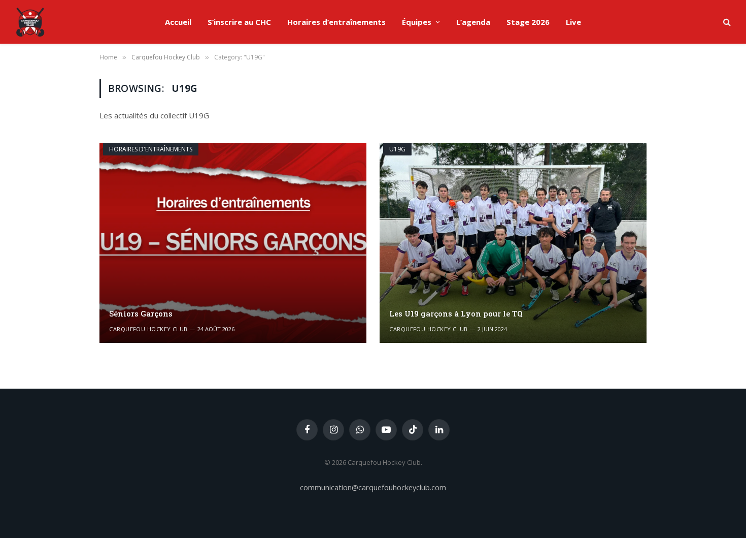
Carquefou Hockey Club (148, 329)
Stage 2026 (528, 22)
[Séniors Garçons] (232, 243)
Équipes (416, 22)
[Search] (726, 22)
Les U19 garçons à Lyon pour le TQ (456, 314)
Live (573, 22)
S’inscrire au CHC (239, 22)
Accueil (178, 22)
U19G (397, 149)
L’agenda (473, 22)
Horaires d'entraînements (150, 149)
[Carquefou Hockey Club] (30, 22)
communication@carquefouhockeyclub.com (373, 487)
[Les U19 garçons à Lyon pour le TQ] (513, 243)
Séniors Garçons (141, 314)
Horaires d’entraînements (336, 22)
